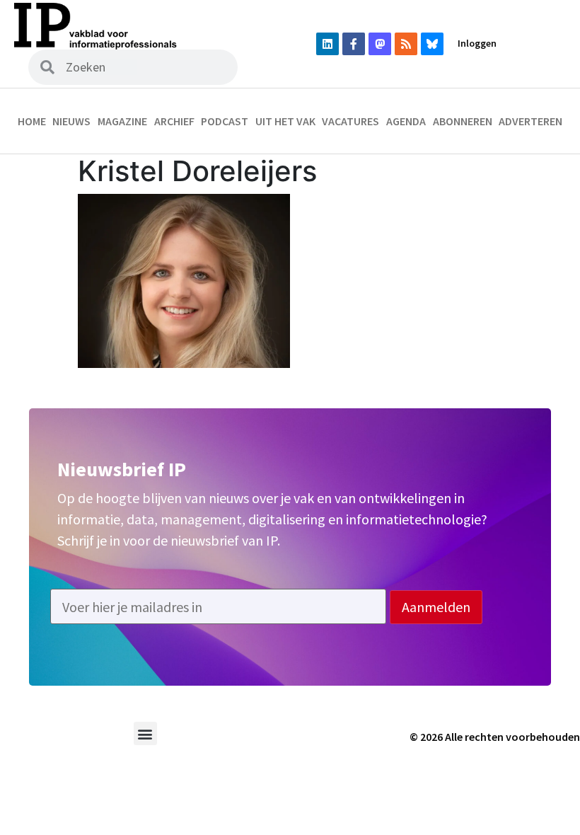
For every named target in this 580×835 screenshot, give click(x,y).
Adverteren (530, 121)
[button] (145, 733)
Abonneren (462, 121)
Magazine (122, 121)
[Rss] (406, 44)
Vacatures (350, 121)
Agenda (406, 121)
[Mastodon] (380, 44)
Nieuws (71, 121)
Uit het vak (285, 121)
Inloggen (477, 43)
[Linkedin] (327, 44)
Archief (174, 121)
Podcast (224, 121)
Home (32, 121)
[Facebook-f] (353, 44)
